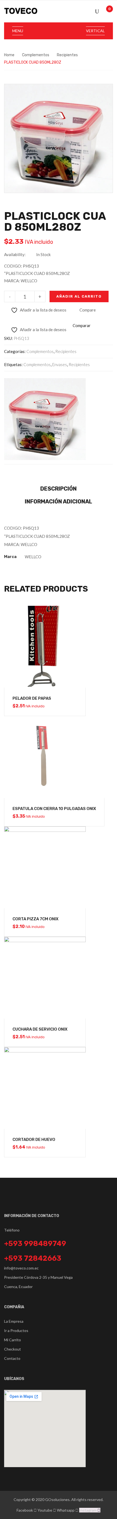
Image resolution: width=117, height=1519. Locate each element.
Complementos (35, 55)
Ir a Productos (16, 1330)
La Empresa (13, 1321)
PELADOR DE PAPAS (32, 698)
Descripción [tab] (58, 488)
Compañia (14, 1307)
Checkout (12, 1349)
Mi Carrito (12, 1339)
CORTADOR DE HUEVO (34, 1139)
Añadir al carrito (79, 296)
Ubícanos (14, 1378)
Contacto (12, 1358)
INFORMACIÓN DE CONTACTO (31, 1216)
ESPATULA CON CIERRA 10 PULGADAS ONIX (54, 808)
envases (59, 364)
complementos (37, 364)
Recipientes (67, 55)
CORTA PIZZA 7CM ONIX (36, 918)
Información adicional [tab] (58, 501)
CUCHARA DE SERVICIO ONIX (40, 1029)
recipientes (79, 364)
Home (9, 55)
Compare (87, 309)
